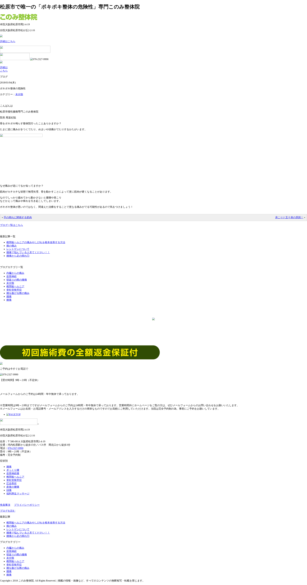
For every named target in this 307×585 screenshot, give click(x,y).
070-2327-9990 (15, 448)
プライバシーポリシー (27, 505)
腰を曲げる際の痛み (17, 293)
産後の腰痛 (12, 486)
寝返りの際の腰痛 (16, 279)
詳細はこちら (7, 41)
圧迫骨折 (11, 483)
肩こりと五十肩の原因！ (289, 217)
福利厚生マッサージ (17, 493)
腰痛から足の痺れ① (17, 255)
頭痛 (9, 490)
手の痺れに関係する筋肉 (18, 217)
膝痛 (9, 299)
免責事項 (5, 505)
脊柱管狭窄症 (14, 289)
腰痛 (9, 296)
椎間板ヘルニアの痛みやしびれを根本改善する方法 (35, 242)
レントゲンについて (17, 249)
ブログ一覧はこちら (11, 225)
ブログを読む (7, 510)
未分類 (19, 94)
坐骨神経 (11, 276)
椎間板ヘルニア (15, 286)
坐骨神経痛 (12, 473)
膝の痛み (11, 245)
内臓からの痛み (15, 273)
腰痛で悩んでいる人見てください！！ (28, 252)
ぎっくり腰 (12, 470)
